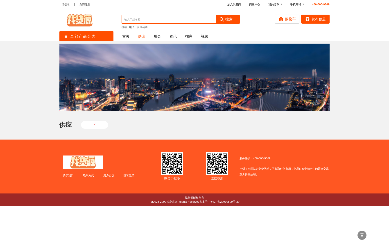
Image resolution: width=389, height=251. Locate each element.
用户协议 (108, 175)
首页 (125, 36)
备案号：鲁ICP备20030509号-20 (219, 201)
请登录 (66, 4)
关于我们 (68, 175)
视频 (204, 36)
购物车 (290, 19)
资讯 (173, 36)
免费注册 (84, 4)
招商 (188, 36)
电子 (132, 27)
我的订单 (273, 4)
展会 (157, 36)
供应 (141, 36)
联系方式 (88, 175)
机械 (124, 27)
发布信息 (319, 19)
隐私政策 (129, 175)
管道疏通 (142, 27)
